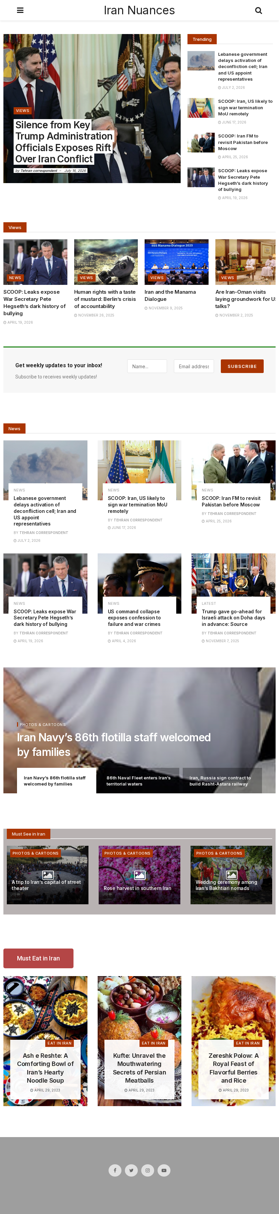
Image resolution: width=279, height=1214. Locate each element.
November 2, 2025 (235, 315)
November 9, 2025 (165, 308)
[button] (38, 958)
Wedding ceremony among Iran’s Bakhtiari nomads (226, 885)
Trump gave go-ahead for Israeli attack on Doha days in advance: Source (233, 618)
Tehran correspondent (38, 170)
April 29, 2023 (46, 1090)
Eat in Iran (59, 1043)
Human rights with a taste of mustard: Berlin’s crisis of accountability (105, 299)
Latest (209, 603)
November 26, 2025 (95, 315)
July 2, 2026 (233, 87)
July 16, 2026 (75, 170)
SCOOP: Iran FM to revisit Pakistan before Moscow (243, 142)
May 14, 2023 (27, 897)
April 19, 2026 (234, 198)
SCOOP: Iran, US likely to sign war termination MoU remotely (245, 107)
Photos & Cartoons (43, 725)
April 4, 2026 (123, 641)
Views (22, 110)
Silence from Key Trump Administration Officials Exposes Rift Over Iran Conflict (64, 142)
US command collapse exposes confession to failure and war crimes (134, 618)
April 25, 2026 (234, 157)
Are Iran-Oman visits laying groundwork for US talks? (246, 299)
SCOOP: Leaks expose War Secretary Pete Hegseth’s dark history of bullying (45, 618)
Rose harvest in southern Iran (137, 888)
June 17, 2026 (233, 122)
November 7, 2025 (222, 641)
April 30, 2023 (120, 897)
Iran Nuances (139, 10)
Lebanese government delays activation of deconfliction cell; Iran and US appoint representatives (242, 66)
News (15, 277)
